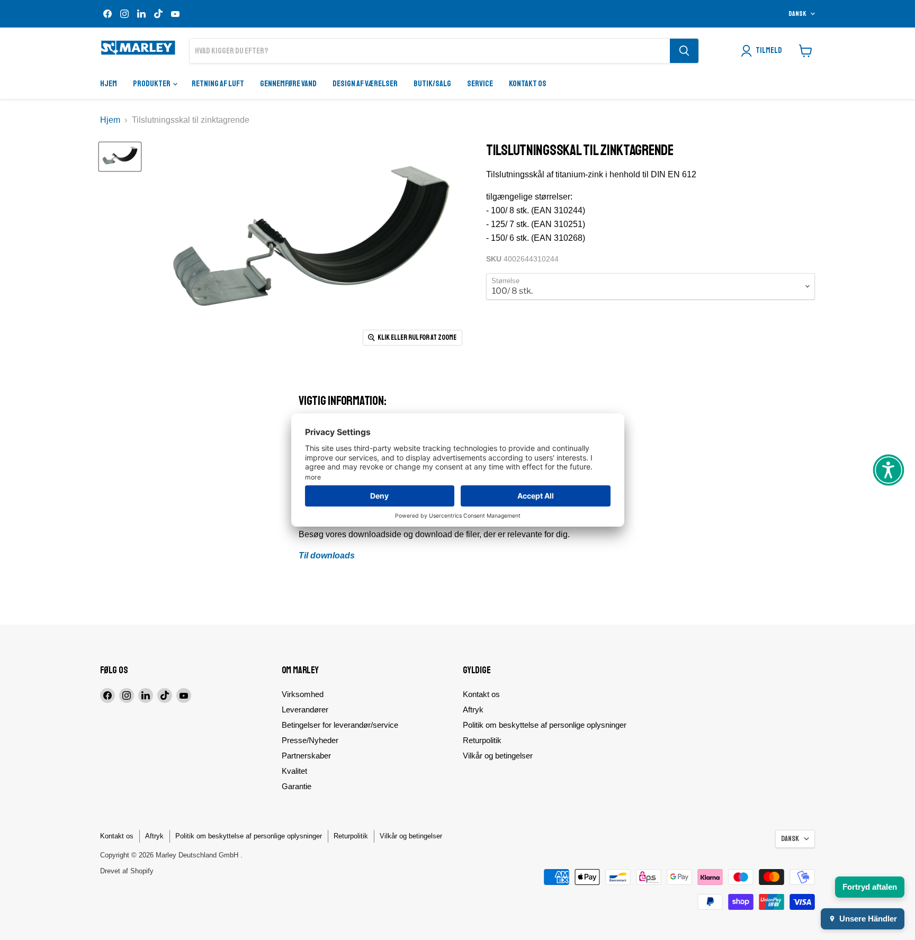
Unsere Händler (868, 918)
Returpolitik (482, 740)
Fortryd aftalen (869, 886)
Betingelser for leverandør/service (340, 724)
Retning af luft (218, 83)
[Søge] (684, 51)
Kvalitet (294, 770)
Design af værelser (365, 83)
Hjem (108, 83)
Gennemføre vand (288, 83)
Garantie (296, 786)
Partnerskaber (306, 755)
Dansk (797, 14)
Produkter (152, 83)
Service (480, 83)
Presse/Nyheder (310, 740)
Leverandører (305, 709)
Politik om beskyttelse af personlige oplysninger (544, 724)
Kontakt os (527, 83)
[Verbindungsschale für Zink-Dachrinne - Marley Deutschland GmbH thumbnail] (120, 156)
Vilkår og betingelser (498, 755)
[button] (888, 470)
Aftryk (473, 709)
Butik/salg (432, 83)
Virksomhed (303, 694)
